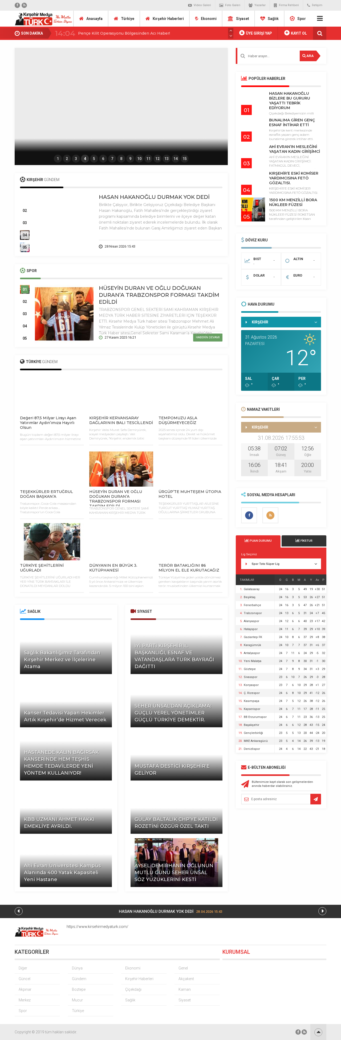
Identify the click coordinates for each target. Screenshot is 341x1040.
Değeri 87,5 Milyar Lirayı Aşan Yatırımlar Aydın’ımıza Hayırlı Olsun (48, 423)
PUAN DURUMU (260, 540)
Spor (301, 19)
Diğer (23, 968)
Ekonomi (209, 19)
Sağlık (273, 19)
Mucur (77, 1000)
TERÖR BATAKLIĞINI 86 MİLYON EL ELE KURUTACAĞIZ (189, 568)
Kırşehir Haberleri (168, 19)
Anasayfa (94, 19)
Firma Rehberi (289, 5)
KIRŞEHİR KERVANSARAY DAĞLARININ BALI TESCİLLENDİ (121, 420)
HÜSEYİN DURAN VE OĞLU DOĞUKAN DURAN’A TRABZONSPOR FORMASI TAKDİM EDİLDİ (159, 295)
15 (184, 159)
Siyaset (242, 19)
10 (139, 159)
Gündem (79, 979)
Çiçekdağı (133, 989)
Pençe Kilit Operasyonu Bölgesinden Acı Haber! (124, 33)
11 (148, 159)
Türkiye (127, 19)
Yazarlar (260, 5)
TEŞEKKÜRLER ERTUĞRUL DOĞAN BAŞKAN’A (46, 494)
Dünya (77, 968)
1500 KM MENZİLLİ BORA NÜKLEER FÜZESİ (293, 202)
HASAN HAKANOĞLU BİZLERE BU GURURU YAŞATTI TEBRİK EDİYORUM (289, 100)
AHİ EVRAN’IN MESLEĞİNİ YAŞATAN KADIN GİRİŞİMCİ (294, 149)
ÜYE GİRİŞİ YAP (258, 33)
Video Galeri (202, 5)
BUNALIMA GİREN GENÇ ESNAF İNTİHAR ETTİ (292, 122)
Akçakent (186, 979)
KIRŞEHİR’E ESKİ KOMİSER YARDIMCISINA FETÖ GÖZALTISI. (293, 178)
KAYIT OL (298, 33)
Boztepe (79, 989)
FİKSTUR (306, 540)
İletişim (317, 5)
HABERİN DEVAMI (208, 246)
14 (175, 159)
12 (157, 159)
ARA (310, 56)
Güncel (24, 979)
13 (166, 159)
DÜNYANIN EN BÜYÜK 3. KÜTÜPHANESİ (113, 568)
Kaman (184, 989)
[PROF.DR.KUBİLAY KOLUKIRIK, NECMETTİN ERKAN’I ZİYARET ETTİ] (121, 101)
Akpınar (25, 989)
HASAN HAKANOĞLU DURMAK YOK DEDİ (154, 197)
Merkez (25, 1000)
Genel (183, 968)
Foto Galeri (232, 5)
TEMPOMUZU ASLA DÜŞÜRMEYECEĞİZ (178, 420)
